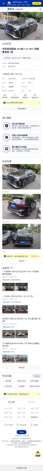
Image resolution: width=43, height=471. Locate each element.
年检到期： (25, 87)
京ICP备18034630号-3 (34, 441)
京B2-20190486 (15, 441)
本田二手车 (21, 408)
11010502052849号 (25, 443)
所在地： (4, 83)
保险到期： (5, 91)
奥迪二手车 (8, 413)
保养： (4, 87)
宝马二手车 (35, 413)
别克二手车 (35, 408)
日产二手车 (21, 417)
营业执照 (22, 425)
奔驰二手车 (8, 417)
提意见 (36, 425)
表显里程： (25, 78)
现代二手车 (21, 413)
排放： (24, 82)
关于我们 (10, 425)
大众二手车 (8, 408)
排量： (24, 91)
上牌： (4, 78)
